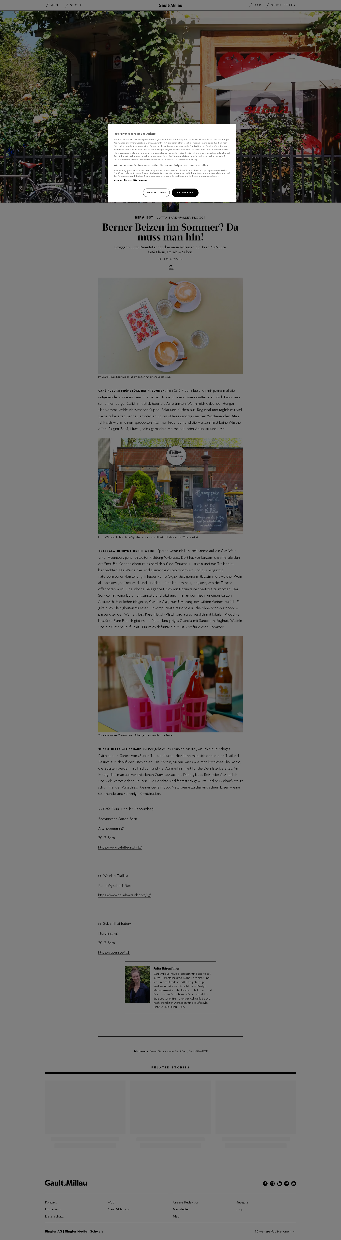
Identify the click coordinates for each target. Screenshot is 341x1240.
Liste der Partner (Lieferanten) (131, 179)
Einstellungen (156, 192)
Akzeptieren (185, 192)
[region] (172, 163)
